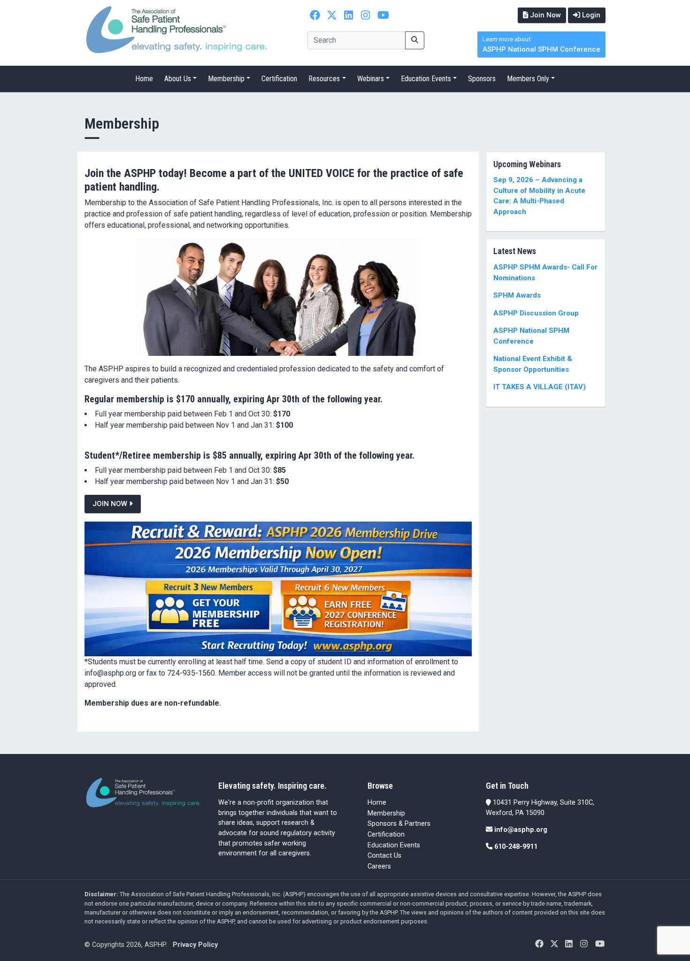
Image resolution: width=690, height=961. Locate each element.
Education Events (426, 78)
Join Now (544, 15)
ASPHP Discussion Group (536, 313)
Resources (324, 78)
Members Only (528, 78)
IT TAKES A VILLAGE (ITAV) (539, 387)
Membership (226, 78)
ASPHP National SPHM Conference (541, 45)
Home (144, 78)
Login (590, 15)
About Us (177, 78)
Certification (279, 78)
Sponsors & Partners (399, 824)
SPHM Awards (517, 295)
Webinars (370, 78)
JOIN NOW (110, 504)
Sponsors (482, 78)
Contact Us (384, 856)
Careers (379, 866)
